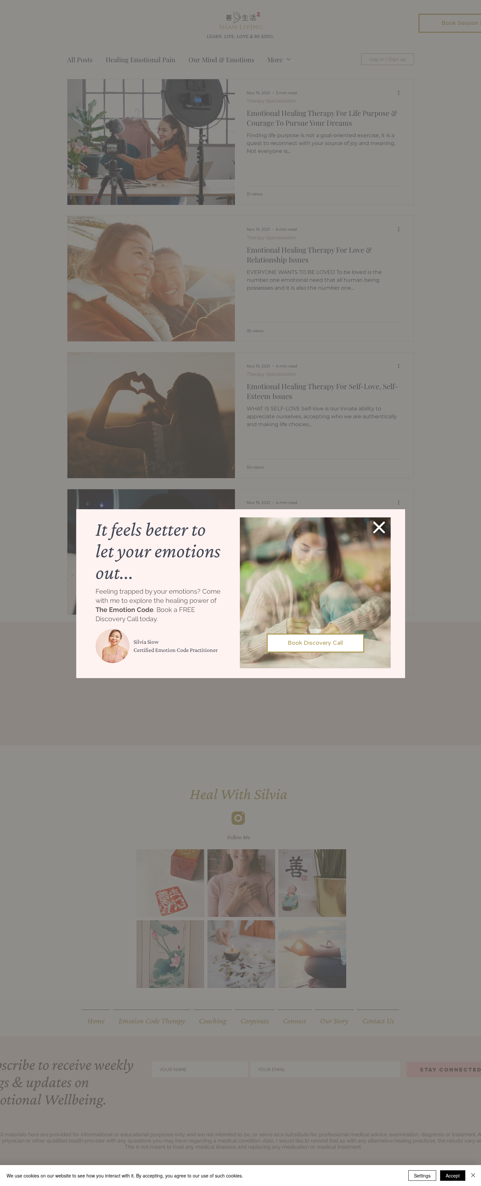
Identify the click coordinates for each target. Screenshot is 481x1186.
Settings (422, 1175)
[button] (379, 527)
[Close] (473, 1175)
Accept (453, 1175)
